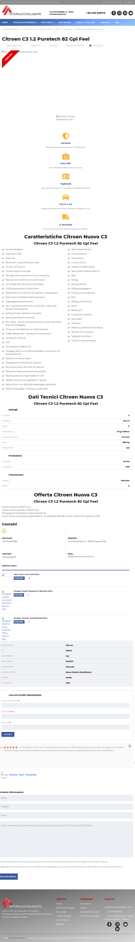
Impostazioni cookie (89, 912)
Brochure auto (14, 46)
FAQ (117, 22)
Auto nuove (64, 22)
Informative (85, 904)
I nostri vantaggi (63, 916)
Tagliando (65, 184)
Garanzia (66, 143)
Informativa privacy (25, 862)
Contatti (105, 22)
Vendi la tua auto (85, 22)
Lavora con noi (63, 920)
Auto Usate (47, 22)
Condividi (53, 46)
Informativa (117, 867)
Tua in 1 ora (65, 204)
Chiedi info (97, 46)
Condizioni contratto (89, 916)
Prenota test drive (75, 46)
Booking (60, 924)
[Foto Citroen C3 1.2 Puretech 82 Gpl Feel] (65, 81)
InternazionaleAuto (16, 938)
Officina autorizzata (24, 22)
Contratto (35, 46)
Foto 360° (65, 163)
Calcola (8, 734)
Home (59, 904)
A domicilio (65, 224)
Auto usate (61, 912)
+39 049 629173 (95, 13)
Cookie (83, 908)
